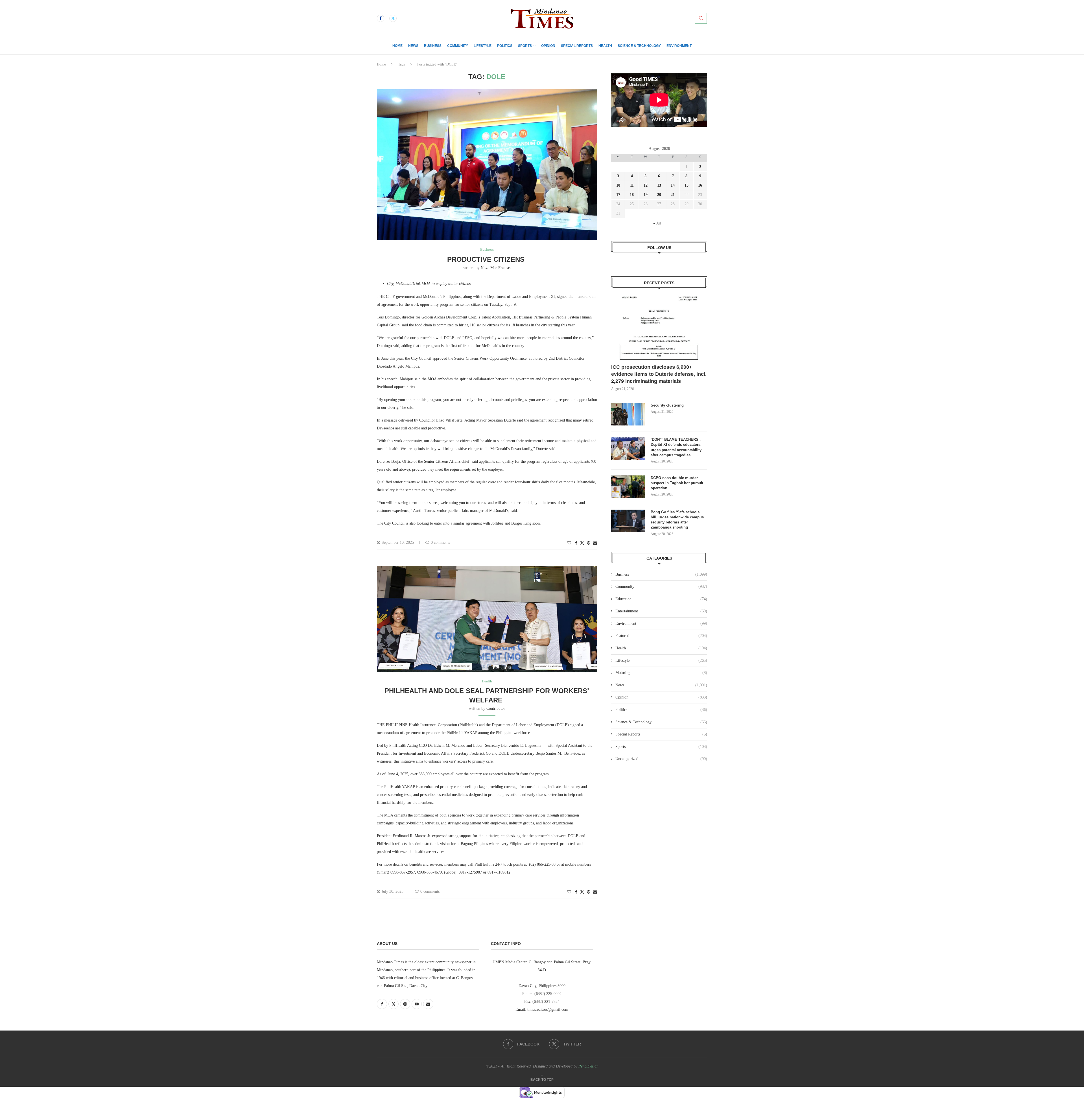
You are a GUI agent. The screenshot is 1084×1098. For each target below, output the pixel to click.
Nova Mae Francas (495, 268)
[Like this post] (569, 543)
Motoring (661, 673)
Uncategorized (661, 759)
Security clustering (667, 405)
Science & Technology (639, 46)
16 (700, 185)
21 (673, 195)
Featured (661, 636)
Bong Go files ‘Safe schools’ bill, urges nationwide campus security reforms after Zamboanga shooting (677, 520)
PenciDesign (588, 1066)
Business (433, 46)
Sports (525, 46)
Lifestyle (482, 46)
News (413, 46)
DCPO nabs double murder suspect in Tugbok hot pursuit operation (677, 483)
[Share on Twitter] (582, 542)
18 (632, 195)
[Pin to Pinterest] (588, 543)
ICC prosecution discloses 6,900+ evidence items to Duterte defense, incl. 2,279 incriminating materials (659, 374)
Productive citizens (486, 259)
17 (618, 195)
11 (632, 185)
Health (605, 46)
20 (659, 195)
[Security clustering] (628, 414)
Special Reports (577, 46)
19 (646, 195)
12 (646, 185)
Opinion (548, 46)
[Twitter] (393, 18)
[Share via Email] (595, 543)
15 (687, 185)
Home (397, 46)
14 (673, 185)
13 (659, 185)
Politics (504, 46)
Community (457, 46)
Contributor (495, 708)
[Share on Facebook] (576, 543)
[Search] (701, 18)
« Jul (657, 223)
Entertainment (661, 611)
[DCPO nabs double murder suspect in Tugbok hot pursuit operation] (628, 486)
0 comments (440, 542)
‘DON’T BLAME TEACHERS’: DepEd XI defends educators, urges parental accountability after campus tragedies (676, 447)
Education (661, 599)
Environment (679, 46)
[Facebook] (380, 18)
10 (618, 185)
